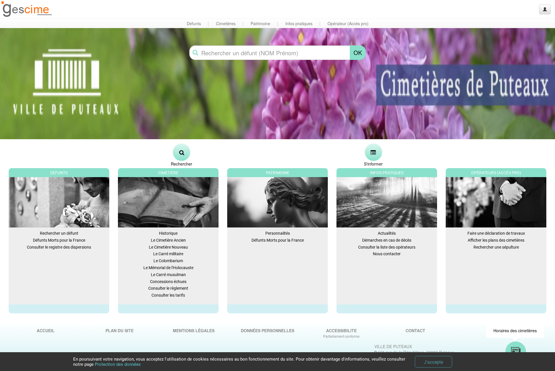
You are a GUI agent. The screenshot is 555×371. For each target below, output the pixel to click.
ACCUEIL (46, 330)
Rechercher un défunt (59, 233)
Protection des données (118, 364)
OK (358, 52)
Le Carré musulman (168, 274)
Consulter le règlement (168, 288)
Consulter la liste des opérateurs (386, 247)
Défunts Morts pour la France (59, 240)
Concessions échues (168, 281)
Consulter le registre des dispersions (59, 247)
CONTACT (415, 330)
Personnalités (277, 233)
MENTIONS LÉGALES (193, 330)
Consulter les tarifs (168, 295)
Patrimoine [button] (260, 23)
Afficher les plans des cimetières (496, 240)
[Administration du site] (545, 9)
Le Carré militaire (168, 253)
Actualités (387, 233)
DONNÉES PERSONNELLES (267, 330)
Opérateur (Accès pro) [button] (348, 23)
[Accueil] (26, 9)
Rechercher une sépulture (496, 247)
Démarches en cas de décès (386, 240)
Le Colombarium (168, 260)
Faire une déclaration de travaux (496, 233)
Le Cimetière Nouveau (168, 247)
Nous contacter (387, 253)
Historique (168, 233)
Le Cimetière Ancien (168, 240)
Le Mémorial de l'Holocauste (168, 267)
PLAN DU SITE (120, 330)
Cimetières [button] (226, 23)
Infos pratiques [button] (298, 23)
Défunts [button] (194, 23)
